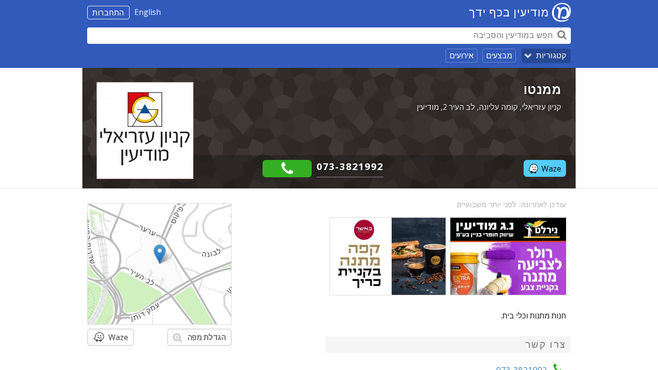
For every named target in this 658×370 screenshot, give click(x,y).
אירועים (461, 55)
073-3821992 (349, 166)
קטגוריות (551, 56)
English (147, 12)
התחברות (108, 12)
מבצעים (499, 55)
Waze (551, 168)
